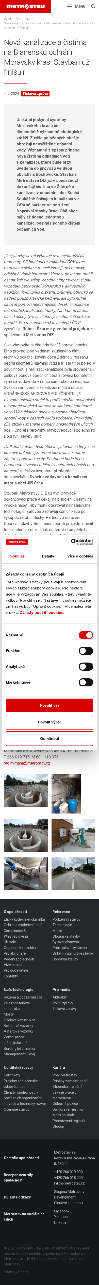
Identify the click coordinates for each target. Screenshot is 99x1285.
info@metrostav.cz (69, 1183)
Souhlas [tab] (17, 556)
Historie (10, 942)
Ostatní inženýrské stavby (73, 953)
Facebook (62, 1211)
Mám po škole (64, 1115)
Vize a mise (13, 965)
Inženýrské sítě (15, 1043)
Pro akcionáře (15, 953)
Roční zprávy (63, 1003)
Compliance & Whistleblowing (16, 933)
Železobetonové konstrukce (17, 1006)
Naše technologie (18, 990)
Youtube (61, 1217)
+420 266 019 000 (68, 1172)
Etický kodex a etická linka (24, 919)
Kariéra (59, 1068)
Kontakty (11, 976)
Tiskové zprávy (65, 1009)
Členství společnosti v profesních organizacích (23, 1095)
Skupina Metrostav (69, 1192)
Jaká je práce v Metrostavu (64, 1095)
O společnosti (15, 912)
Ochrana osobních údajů (23, 925)
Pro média (22, 19)
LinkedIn (60, 1223)
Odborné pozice (65, 1104)
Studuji (58, 1126)
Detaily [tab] (48, 556)
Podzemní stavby (66, 919)
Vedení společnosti (19, 959)
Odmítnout (49, 738)
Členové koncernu (68, 1203)
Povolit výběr (49, 722)
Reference (61, 912)
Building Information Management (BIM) (20, 1051)
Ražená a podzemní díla (23, 997)
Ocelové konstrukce (19, 1020)
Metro (57, 931)
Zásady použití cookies (41, 612)
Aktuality (60, 997)
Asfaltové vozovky (19, 1031)
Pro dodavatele (16, 970)
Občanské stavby (66, 936)
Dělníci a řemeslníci (68, 1109)
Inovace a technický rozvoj (25, 1104)
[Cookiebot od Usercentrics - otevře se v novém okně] (71, 542)
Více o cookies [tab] (80, 556)
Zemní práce (14, 1037)
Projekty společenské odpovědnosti (21, 1084)
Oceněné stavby (16, 1109)
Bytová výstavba (66, 942)
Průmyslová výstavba (70, 948)
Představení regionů (69, 1121)
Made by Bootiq (16, 1272)
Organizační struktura (21, 948)
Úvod (7, 19)
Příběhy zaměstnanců (70, 1081)
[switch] (86, 651)
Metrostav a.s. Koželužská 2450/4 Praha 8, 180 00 (74, 1158)
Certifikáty (12, 1075)
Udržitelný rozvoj (18, 1068)
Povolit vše (49, 705)
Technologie (62, 925)
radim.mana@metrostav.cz (27, 763)
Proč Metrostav (65, 1075)
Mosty (9, 1014)
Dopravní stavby (65, 959)
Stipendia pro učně (67, 1087)
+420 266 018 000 (68, 1178)
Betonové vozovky (18, 1026)
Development (65, 1197)
